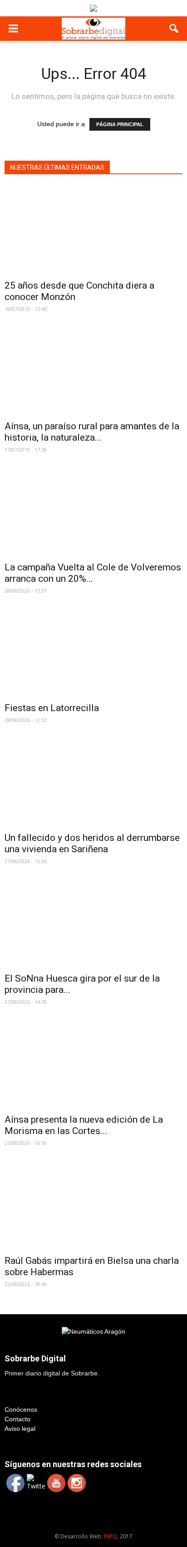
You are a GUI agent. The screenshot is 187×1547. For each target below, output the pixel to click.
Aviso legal (20, 1428)
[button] (174, 28)
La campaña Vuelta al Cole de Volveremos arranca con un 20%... (93, 573)
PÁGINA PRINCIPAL (119, 124)
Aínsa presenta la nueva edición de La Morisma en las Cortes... (84, 1125)
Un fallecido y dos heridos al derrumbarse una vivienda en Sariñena (92, 843)
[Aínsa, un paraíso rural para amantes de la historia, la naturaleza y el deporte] (93, 371)
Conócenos (21, 1409)
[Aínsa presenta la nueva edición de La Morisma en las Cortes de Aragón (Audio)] (93, 1064)
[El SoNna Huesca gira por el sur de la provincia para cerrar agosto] (93, 923)
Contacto (17, 1419)
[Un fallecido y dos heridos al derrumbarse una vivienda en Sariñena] (93, 782)
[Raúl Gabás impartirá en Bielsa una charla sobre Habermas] (93, 1205)
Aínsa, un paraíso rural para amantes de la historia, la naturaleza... (92, 432)
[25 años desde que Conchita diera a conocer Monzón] (93, 230)
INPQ (110, 1536)
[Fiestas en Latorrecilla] (93, 653)
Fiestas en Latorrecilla (52, 707)
